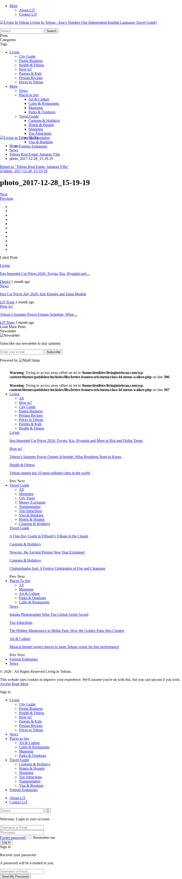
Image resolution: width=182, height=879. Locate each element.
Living (14, 52)
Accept (5, 684)
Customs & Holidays (44, 121)
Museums (35, 108)
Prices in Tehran (31, 82)
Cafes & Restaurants (43, 103)
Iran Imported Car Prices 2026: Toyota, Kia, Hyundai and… (45, 274)
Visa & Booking (40, 142)
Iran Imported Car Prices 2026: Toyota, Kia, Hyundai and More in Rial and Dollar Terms (76, 441)
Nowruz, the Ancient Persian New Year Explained (47, 552)
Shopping (35, 129)
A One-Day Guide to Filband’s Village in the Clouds (48, 536)
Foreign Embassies (33, 146)
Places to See (29, 95)
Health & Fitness (31, 65)
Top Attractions (39, 133)
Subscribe (53, 352)
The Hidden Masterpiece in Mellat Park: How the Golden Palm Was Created (66, 631)
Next (3, 194)
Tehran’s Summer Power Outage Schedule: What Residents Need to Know (65, 457)
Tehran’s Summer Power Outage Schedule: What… (38, 314)
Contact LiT (28, 14)
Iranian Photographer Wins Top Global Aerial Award (48, 614)
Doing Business (31, 61)
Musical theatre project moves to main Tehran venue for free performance (64, 647)
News (23, 91)
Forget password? (13, 838)
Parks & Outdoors (41, 112)
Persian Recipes (31, 78)
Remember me (44, 838)
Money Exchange (32, 502)
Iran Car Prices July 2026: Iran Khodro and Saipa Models (43, 294)
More (13, 6)
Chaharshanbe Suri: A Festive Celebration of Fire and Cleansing (57, 568)
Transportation (39, 138)
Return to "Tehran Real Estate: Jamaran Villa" (34, 167)
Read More (20, 684)
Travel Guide (29, 116)
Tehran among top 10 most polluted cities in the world (49, 473)
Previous (6, 198)
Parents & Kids (30, 74)
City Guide (27, 56)
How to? (25, 69)
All (21, 398)
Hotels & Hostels (41, 125)
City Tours (27, 498)
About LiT (27, 10)
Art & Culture (38, 99)
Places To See (19, 581)
